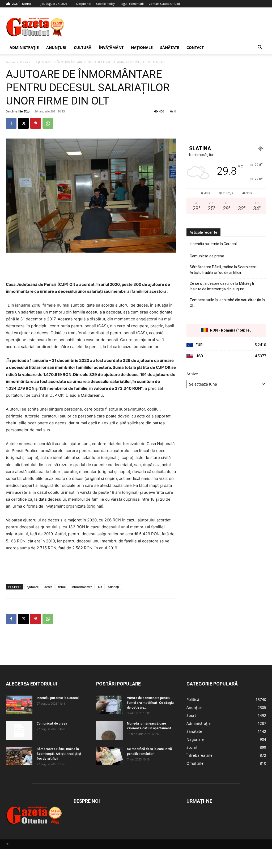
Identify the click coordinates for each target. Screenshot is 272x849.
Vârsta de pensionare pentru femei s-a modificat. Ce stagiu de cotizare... (150, 702)
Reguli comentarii (132, 4)
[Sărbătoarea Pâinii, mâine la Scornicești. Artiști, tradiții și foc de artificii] (19, 756)
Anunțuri (56, 47)
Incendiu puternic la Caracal (213, 244)
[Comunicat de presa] (19, 730)
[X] (23, 123)
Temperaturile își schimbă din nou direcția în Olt (227, 303)
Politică (25, 62)
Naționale (142, 47)
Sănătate (169, 47)
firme (62, 587)
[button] (259, 48)
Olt (100, 587)
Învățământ (111, 47)
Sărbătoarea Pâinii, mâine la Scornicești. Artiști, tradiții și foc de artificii (224, 270)
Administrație (24, 47)
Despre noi (83, 4)
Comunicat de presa (207, 256)
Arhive (192, 373)
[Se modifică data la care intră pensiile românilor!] (109, 756)
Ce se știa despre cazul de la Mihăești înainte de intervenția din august (222, 286)
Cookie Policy (105, 4)
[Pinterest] (35, 123)
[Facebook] (11, 123)
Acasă (10, 62)
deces (48, 587)
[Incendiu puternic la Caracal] (19, 705)
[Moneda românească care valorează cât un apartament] (109, 730)
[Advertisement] (169, 27)
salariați (113, 587)
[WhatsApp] (47, 123)
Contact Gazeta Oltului (164, 4)
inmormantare (81, 587)
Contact (195, 47)
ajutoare (33, 587)
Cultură (82, 47)
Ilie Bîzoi (24, 111)
